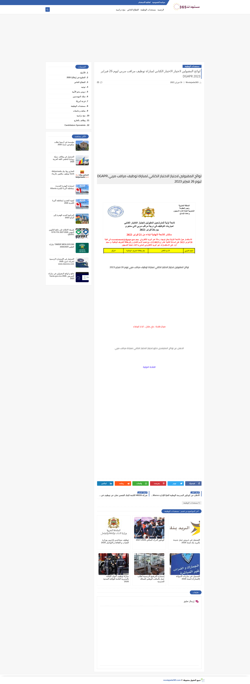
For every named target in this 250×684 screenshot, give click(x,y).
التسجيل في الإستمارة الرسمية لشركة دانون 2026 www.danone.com (61, 261)
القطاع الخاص (133, 9)
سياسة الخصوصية (158, 2)
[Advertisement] (125, 39)
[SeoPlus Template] (203, 680)
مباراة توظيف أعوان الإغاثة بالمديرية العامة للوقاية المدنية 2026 (116, 579)
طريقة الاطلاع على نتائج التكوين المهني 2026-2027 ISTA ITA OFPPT (61, 232)
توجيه (83, 87)
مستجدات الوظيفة (148, 9)
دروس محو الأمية (79, 92)
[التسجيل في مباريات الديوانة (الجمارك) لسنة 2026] (185, 564)
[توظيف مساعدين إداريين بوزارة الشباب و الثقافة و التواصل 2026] (114, 528)
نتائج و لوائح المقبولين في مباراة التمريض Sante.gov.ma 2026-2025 (61, 276)
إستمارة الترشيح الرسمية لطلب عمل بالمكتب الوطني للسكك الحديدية (151, 579)
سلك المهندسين (79, 96)
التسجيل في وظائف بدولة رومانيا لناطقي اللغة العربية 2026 (63, 159)
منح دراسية (120, 9)
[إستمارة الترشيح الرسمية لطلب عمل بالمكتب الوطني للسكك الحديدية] (149, 564)
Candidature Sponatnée (75, 125)
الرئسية (161, 9)
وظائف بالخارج (80, 120)
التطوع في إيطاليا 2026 (76, 77)
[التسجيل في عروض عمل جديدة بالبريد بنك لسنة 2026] (185, 528)
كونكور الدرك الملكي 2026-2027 (150, 540)
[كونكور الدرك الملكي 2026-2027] (149, 528)
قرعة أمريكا (81, 101)
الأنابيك (83, 73)
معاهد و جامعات (79, 111)
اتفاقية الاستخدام (144, 2)
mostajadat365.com (172, 680)
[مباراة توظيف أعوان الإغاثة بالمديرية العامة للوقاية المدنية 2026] (114, 564)
